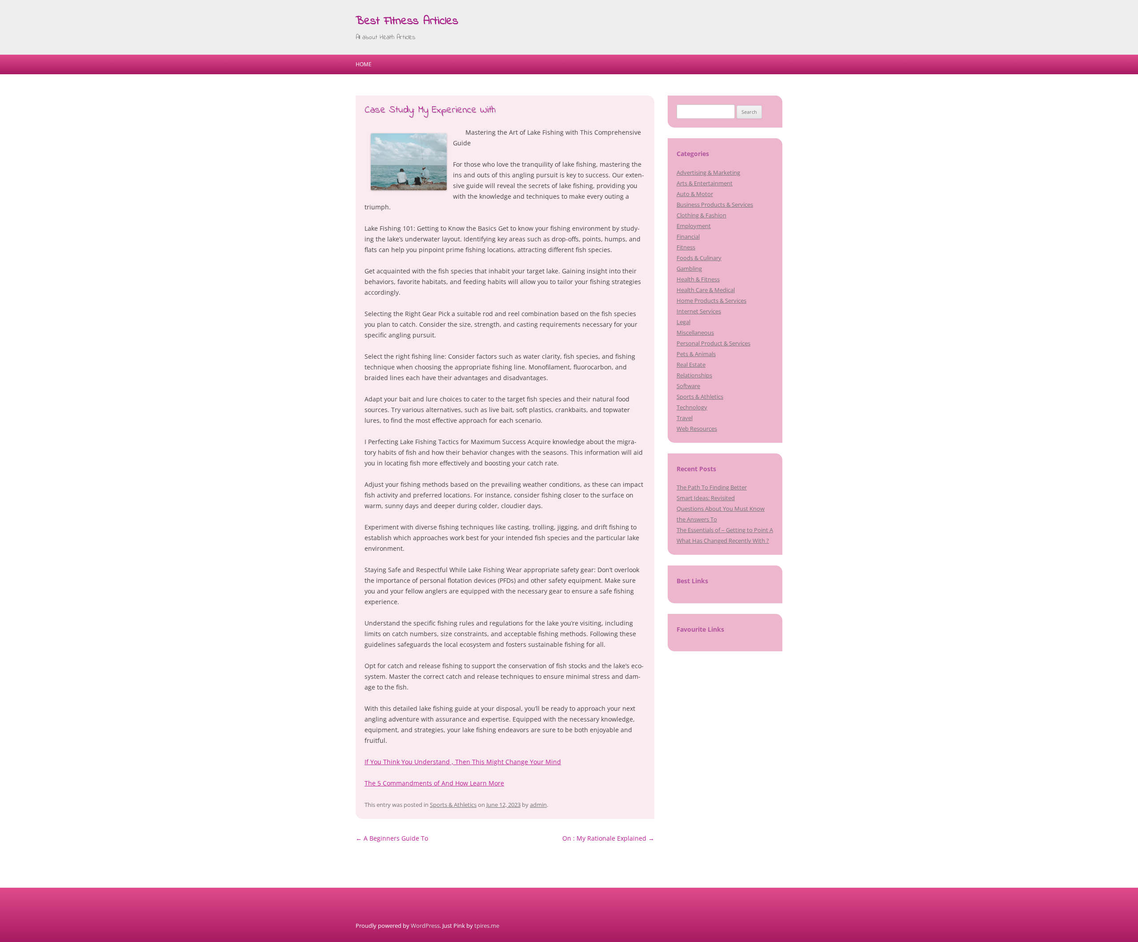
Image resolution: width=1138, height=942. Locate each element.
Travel (685, 418)
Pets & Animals (696, 354)
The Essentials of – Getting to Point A (725, 530)
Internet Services (699, 311)
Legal (683, 322)
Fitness (686, 247)
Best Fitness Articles (407, 21)
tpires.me (486, 926)
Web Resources (697, 429)
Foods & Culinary (699, 258)
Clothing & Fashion (701, 215)
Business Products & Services (715, 204)
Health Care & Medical (706, 290)
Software (688, 386)
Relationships (694, 375)
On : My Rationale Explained (608, 838)
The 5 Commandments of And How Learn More (434, 783)
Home (364, 64)
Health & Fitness (698, 279)
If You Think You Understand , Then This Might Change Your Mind (463, 762)
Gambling (689, 269)
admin (538, 805)
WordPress (425, 926)
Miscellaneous (695, 333)
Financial (688, 236)
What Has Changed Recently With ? (723, 541)
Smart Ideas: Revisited (706, 498)
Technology (692, 407)
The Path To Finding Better (712, 487)
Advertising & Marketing (708, 172)
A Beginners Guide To (392, 838)
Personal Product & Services (713, 343)
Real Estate (691, 365)
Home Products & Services (711, 301)
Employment (694, 226)
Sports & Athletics (453, 805)
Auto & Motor (695, 194)
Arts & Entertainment (705, 183)
